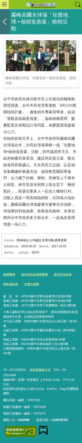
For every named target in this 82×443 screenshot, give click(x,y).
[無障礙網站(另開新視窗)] (20, 431)
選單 (4, 4)
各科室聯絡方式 (40, 369)
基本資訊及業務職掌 (34, 274)
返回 (5, 21)
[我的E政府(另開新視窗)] (43, 430)
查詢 (77, 4)
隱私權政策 (10, 284)
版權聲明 (9, 274)
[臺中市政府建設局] (41, 4)
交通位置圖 (31, 284)
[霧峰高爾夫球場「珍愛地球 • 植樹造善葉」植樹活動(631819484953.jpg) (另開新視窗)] (41, 56)
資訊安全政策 (63, 274)
